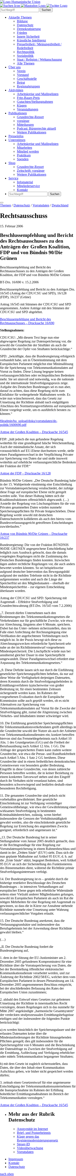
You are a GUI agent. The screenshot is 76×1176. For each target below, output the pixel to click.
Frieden (22, 32)
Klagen (22, 105)
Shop (11, 163)
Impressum (15, 1159)
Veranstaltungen (27, 109)
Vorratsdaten (41, 205)
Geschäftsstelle (27, 78)
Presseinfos (15, 136)
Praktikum (24, 155)
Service (13, 178)
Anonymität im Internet (32, 1129)
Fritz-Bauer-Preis (28, 98)
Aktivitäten (15, 90)
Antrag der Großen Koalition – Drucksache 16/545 (34, 432)
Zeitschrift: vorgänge (31, 170)
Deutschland (60, 205)
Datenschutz (25, 25)
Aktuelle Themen (20, 17)
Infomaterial (25, 182)
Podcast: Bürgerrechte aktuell (36, 128)
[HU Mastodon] (33, 5)
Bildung (22, 21)
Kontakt (22, 190)
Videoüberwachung (30, 1148)
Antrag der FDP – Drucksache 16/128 (25, 473)
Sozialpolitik (25, 55)
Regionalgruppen (28, 86)
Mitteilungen (25, 124)
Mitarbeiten (24, 147)
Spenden (22, 159)
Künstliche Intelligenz (31, 40)
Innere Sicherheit (28, 36)
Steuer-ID (23, 1144)
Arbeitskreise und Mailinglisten (37, 94)
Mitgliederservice (28, 186)
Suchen (46, 9)
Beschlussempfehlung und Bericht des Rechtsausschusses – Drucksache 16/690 (27, 321)
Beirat (21, 82)
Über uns (14, 67)
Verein (21, 71)
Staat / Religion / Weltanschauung (39, 59)
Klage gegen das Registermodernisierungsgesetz (37, 1138)
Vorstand (23, 75)
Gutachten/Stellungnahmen (35, 101)
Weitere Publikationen (31, 132)
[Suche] (10, 5)
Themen (5, 205)
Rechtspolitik (25, 52)
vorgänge (23, 121)
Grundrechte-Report (30, 117)
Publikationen (17, 113)
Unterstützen (16, 140)
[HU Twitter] (56, 5)
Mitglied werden (28, 151)
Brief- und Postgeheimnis (34, 1132)
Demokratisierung (29, 29)
